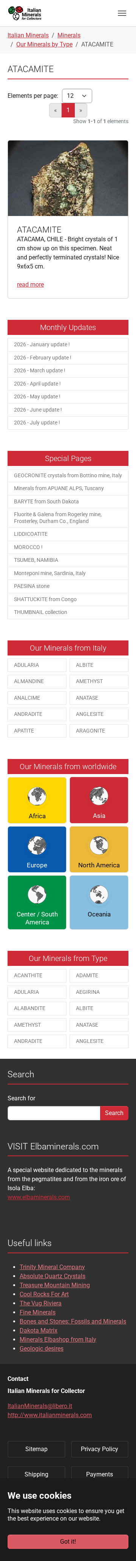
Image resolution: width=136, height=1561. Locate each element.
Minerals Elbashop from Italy (58, 1339)
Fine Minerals (38, 1312)
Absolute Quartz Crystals (52, 1276)
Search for (21, 1098)
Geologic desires (41, 1348)
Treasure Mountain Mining (55, 1285)
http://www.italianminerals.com (50, 1415)
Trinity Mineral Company (52, 1267)
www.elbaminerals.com (39, 1197)
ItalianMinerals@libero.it (40, 1406)
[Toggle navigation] (122, 13)
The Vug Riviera (41, 1303)
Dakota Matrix (38, 1330)
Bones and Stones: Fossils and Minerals (73, 1321)
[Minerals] (25, 13)
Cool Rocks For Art (44, 1294)
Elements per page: (33, 95)
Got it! (68, 1541)
